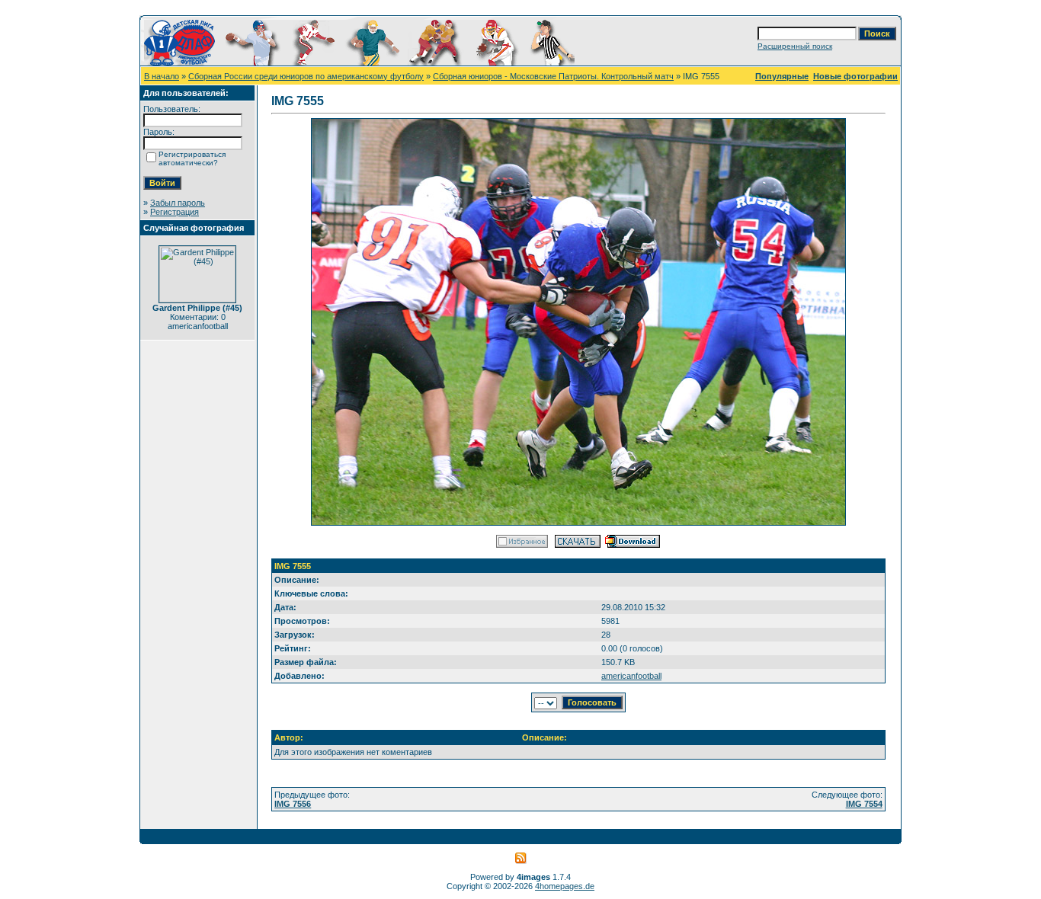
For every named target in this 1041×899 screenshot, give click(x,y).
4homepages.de (564, 886)
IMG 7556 (292, 803)
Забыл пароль (177, 202)
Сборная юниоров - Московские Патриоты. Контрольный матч (553, 76)
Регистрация (174, 211)
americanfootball (631, 675)
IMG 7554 (864, 803)
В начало (161, 76)
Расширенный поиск (795, 46)
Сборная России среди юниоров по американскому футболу (306, 76)
